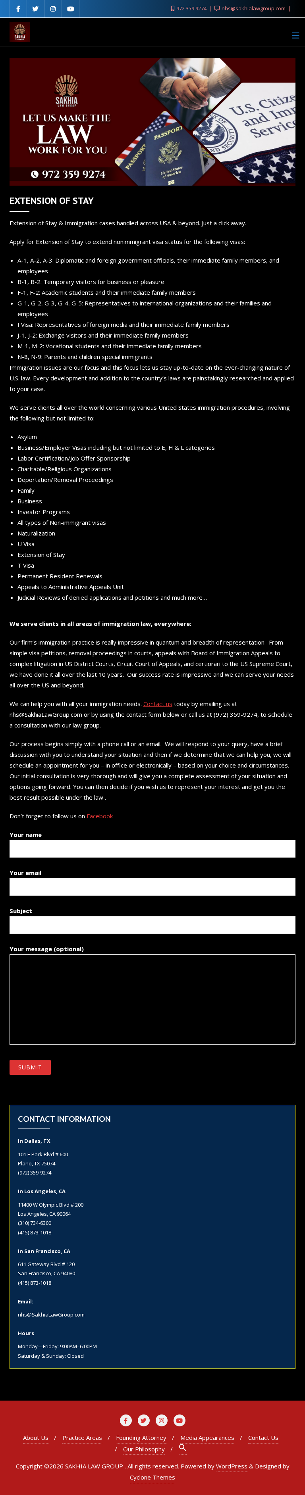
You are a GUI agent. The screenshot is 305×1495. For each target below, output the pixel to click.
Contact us (157, 704)
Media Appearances (207, 1437)
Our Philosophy (144, 1449)
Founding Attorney (141, 1437)
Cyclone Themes (152, 1477)
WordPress (231, 1466)
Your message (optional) (47, 949)
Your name (26, 835)
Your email (25, 873)
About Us (35, 1437)
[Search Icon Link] (183, 1449)
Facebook (100, 816)
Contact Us (263, 1437)
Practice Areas (82, 1437)
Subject (21, 911)
